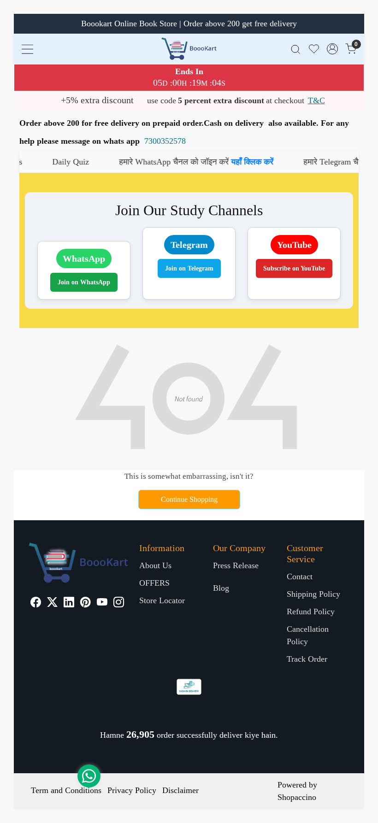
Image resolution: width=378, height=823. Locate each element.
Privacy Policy (131, 790)
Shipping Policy (313, 594)
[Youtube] (102, 603)
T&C (316, 100)
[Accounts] (332, 48)
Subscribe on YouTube (294, 268)
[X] (52, 603)
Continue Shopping (189, 499)
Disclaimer (180, 790)
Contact (300, 576)
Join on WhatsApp (84, 282)
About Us (155, 565)
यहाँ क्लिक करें (235, 161)
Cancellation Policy (308, 635)
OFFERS (154, 583)
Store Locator (162, 600)
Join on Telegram (189, 268)
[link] (295, 48)
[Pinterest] (85, 603)
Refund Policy (311, 611)
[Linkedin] (69, 603)
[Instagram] (119, 603)
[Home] (189, 48)
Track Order (307, 659)
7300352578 (165, 141)
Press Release (236, 565)
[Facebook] (36, 603)
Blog (221, 588)
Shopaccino (297, 797)
